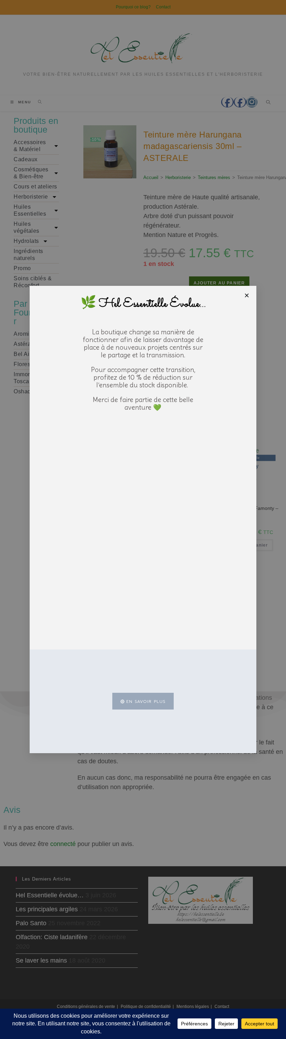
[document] (143, 519)
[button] (246, 295)
